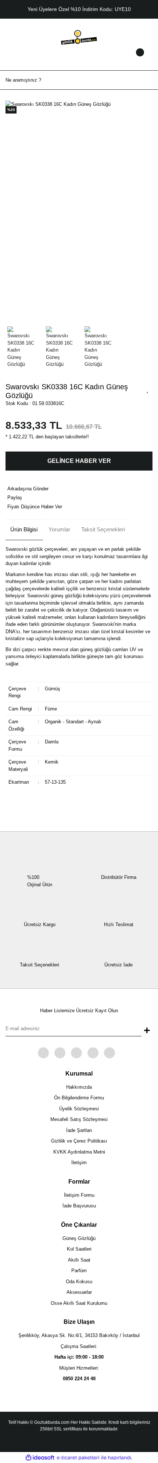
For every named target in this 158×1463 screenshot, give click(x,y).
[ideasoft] (40, 1458)
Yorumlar (59, 529)
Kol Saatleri (79, 1249)
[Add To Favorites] (147, 389)
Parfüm (79, 1270)
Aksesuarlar (79, 1292)
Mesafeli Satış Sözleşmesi (79, 1119)
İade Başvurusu (79, 1205)
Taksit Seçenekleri (103, 529)
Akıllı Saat (79, 1260)
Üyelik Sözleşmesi (79, 1108)
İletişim (79, 1162)
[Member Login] (79, 59)
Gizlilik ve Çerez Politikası (79, 1141)
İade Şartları (79, 1130)
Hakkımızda (79, 1087)
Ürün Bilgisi (23, 529)
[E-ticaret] (78, 1458)
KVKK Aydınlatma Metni (79, 1152)
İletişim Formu (79, 1195)
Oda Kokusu (79, 1281)
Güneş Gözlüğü (79, 1238)
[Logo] (79, 37)
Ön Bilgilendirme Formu (79, 1097)
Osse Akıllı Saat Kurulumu (79, 1303)
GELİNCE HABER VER (79, 461)
